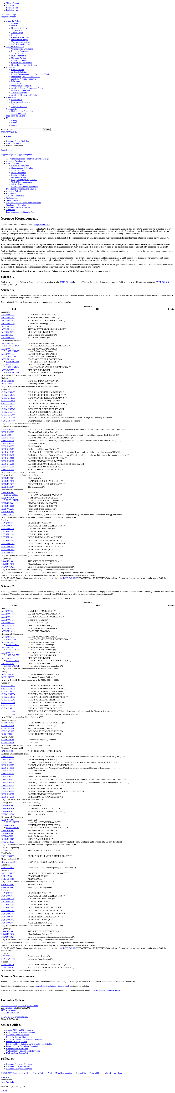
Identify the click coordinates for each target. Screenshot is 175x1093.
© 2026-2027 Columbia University (15, 1073)
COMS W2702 (7, 742)
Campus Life (11, 109)
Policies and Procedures (20, 90)
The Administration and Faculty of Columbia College (27, 159)
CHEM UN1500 (8, 398)
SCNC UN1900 (8, 421)
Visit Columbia (17, 104)
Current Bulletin (17, 70)
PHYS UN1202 (7, 534)
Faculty (14, 120)
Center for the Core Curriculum (24, 65)
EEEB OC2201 (7, 509)
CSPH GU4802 (7, 887)
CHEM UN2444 (8, 415)
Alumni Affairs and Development (19, 1030)
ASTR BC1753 (7, 332)
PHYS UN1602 (7, 550)
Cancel (4, 1091)
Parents (14, 123)
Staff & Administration (20, 44)
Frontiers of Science (19, 60)
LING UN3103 (7, 868)
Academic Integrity (19, 93)
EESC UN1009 (7, 438)
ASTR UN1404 (7, 320)
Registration (11, 193)
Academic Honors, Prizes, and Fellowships (23, 203)
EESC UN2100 (7, 461)
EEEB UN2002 (7, 506)
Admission (10, 210)
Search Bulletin (7, 129)
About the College (13, 21)
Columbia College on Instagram (19, 1069)
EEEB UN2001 (7, 503)
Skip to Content (12, 3)
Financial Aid (16, 100)
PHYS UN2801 (7, 553)
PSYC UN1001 (7, 561)
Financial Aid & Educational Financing (22, 1046)
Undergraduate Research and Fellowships (23, 1051)
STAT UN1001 (7, 965)
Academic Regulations (15, 196)
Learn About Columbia (20, 102)
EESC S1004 (6, 435)
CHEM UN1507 (8, 403)
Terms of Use (81, 1073)
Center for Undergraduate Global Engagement (25, 1039)
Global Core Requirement (21, 63)
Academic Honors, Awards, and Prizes (27, 88)
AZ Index (10, 5)
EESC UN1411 (7, 455)
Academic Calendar (14, 191)
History (14, 26)
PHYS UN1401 (7, 537)
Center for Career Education (17, 1035)
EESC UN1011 (7, 440)
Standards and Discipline (16, 205)
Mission (14, 23)
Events (14, 35)
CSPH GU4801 (7, 884)
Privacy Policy (39, 1073)
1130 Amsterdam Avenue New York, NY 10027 (11, 1011)
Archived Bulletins (19, 72)
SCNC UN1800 (8, 418)
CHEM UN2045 (8, 406)
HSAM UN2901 (8, 862)
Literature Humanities (20, 51)
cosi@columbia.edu (42, 224)
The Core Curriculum (15, 46)
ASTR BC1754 (7, 335)
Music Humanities (18, 56)
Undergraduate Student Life (22, 111)
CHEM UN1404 (8, 395)
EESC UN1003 (7, 432)
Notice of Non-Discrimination (60, 1073)
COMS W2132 (7, 740)
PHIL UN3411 (7, 876)
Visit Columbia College (20, 42)
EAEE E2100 (7, 751)
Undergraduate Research (21, 86)
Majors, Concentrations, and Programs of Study (30, 74)
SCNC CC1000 (66, 282)
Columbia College (8, 14)
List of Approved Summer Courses (106, 990)
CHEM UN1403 (8, 392)
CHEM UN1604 (8, 401)
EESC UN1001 (7, 429)
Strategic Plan (16, 30)
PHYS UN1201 (7, 531)
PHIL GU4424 (7, 879)
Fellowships (16, 81)
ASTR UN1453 (7, 326)
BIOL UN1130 (7, 381)
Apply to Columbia (19, 106)
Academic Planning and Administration (27, 95)
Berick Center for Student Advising (20, 1032)
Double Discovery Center (16, 1042)
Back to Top (6, 1077)
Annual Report (17, 33)
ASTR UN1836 (7, 338)
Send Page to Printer (9, 1082)
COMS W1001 (7, 723)
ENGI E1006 (6, 734)
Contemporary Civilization (22, 49)
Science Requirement (19, 184)
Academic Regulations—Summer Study (53, 986)
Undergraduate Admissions (17, 1048)
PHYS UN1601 (7, 547)
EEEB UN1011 (7, 484)
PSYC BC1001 (69, 578)
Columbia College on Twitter (18, 1066)
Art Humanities (17, 53)
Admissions (11, 97)
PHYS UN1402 (7, 540)
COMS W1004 (7, 728)
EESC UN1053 (7, 446)
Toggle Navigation (8, 17)
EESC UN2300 (7, 467)
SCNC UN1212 (8, 956)
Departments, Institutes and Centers (25, 76)
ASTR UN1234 (7, 315)
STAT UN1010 (7, 967)
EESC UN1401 (7, 452)
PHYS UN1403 (7, 544)
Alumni (14, 125)
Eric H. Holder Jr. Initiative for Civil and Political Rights (29, 1044)
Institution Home (13, 10)
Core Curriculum (13, 143)
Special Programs (13, 200)
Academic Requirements (16, 161)
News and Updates (19, 28)
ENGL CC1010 (162, 282)
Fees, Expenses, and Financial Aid (20, 212)
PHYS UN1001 (7, 523)
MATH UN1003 (8, 873)
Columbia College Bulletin (17, 141)
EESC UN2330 (7, 469)
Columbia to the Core (20, 37)
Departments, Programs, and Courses (21, 189)
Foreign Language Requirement (24, 179)
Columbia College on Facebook (19, 1064)
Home (8, 136)
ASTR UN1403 (7, 317)
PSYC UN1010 (7, 564)
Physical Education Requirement (24, 186)
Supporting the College (15, 116)
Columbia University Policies (18, 207)
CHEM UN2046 (8, 409)
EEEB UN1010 (7, 481)
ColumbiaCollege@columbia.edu (14, 1017)
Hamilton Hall (10, 1008)
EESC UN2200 (7, 464)
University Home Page (113, 1073)
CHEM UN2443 (8, 412)
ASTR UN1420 (7, 323)
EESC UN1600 (7, 458)
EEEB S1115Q (7, 487)
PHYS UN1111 (7, 529)
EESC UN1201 (7, 449)
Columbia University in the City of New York (19, 1005)
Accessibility (95, 1073)
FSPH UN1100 (7, 856)
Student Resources (18, 113)
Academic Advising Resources (23, 79)
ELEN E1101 (7, 850)
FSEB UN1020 (7, 514)
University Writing (18, 58)
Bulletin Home (12, 8)
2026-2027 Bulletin (9, 132)
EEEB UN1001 (7, 478)
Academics (10, 67)
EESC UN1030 (7, 443)
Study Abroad (17, 83)
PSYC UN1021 (7, 567)
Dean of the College (19, 39)
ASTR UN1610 (7, 329)
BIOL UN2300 (7, 384)
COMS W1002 (7, 725)
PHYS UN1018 (7, 526)
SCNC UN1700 (8, 959)
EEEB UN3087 (12, 495)
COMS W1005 (7, 731)
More (8, 118)
